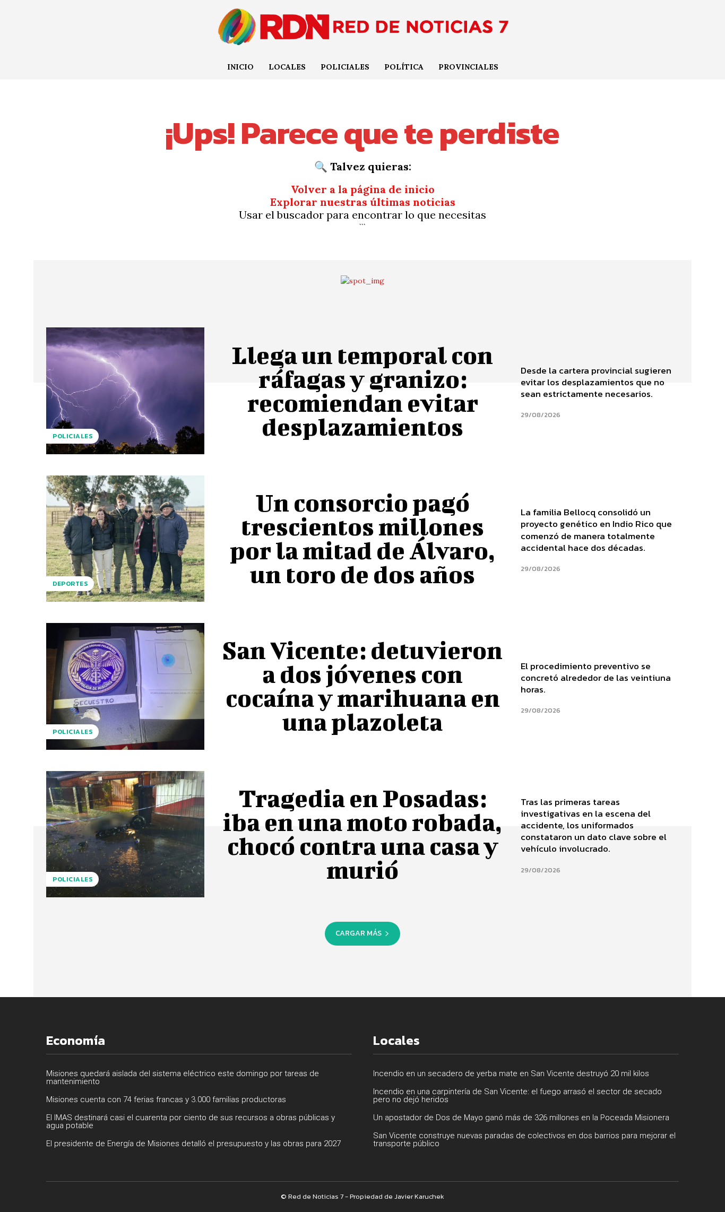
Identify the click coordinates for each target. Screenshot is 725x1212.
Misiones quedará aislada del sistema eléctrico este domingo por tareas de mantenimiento (182, 1077)
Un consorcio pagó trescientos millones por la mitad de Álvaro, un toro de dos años (362, 538)
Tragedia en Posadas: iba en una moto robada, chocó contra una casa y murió (362, 834)
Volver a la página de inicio (363, 189)
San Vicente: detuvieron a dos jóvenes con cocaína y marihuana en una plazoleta (362, 685)
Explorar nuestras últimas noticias (362, 202)
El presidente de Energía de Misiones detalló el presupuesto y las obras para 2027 (193, 1143)
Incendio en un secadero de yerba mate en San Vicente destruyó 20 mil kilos (511, 1073)
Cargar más (358, 933)
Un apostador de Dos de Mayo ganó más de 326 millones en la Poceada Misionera (521, 1117)
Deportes (70, 583)
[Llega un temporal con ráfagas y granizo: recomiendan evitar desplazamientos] (125, 390)
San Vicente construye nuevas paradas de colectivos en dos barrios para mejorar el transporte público (524, 1139)
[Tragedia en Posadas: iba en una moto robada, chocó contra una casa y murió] (125, 834)
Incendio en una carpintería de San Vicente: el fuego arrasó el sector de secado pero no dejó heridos (517, 1095)
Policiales (72, 436)
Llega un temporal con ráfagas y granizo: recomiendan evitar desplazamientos (362, 390)
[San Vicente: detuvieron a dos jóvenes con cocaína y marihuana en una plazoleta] (125, 686)
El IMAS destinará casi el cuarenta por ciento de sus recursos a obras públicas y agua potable (190, 1121)
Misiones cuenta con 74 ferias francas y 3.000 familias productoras (166, 1099)
